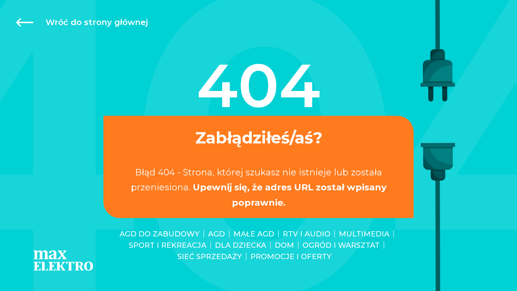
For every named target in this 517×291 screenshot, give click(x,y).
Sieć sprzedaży (209, 256)
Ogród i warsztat (341, 245)
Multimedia (364, 234)
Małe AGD (253, 234)
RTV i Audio (306, 234)
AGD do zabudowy (160, 234)
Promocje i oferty (291, 256)
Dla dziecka (240, 245)
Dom (284, 245)
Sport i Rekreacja (167, 245)
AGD (216, 234)
